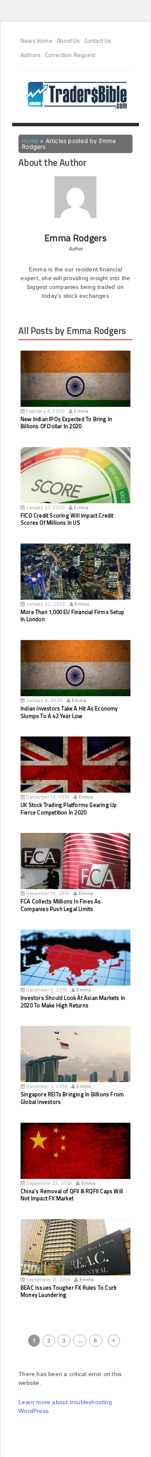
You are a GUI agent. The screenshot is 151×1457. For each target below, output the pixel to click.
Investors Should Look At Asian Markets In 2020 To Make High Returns (73, 1001)
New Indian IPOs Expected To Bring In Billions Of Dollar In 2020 (66, 423)
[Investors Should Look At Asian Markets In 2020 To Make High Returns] (75, 965)
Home (30, 140)
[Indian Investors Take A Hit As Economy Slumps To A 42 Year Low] (75, 676)
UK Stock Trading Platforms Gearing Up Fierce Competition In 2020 (69, 809)
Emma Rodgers (75, 238)
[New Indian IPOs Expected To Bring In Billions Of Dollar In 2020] (75, 387)
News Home (36, 41)
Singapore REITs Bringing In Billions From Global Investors (72, 1098)
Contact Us (98, 41)
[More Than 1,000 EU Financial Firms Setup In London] (75, 580)
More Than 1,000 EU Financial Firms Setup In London (72, 616)
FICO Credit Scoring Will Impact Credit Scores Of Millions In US (67, 519)
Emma (81, 411)
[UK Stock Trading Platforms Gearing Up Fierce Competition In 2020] (75, 772)
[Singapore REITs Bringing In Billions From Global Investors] (75, 1062)
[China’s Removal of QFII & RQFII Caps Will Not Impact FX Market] (75, 1159)
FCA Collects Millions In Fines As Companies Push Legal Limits (61, 905)
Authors (31, 55)
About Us (68, 41)
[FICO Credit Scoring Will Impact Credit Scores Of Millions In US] (75, 483)
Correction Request (70, 55)
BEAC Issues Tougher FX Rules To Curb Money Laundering (69, 1291)
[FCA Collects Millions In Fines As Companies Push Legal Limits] (75, 869)
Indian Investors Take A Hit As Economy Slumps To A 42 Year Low (69, 712)
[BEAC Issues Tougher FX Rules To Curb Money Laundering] (75, 1255)
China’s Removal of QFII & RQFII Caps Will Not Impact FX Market (72, 1195)
